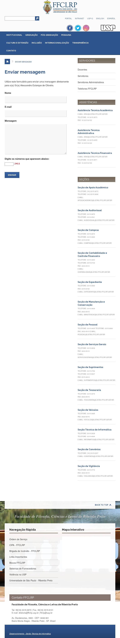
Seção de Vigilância (89, 466)
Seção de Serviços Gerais (92, 344)
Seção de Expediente (90, 282)
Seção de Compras (88, 230)
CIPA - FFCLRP (17, 545)
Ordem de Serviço (18, 539)
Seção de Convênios (89, 449)
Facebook (70, 28)
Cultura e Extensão (17, 43)
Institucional (14, 35)
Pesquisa (66, 35)
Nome (8, 93)
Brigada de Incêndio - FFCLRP (24, 551)
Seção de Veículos (88, 410)
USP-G (90, 18)
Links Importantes (18, 556)
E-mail (8, 106)
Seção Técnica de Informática (94, 429)
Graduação (31, 35)
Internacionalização (57, 43)
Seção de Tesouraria (89, 390)
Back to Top (101, 505)
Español (111, 18)
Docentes (82, 69)
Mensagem (11, 120)
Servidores (83, 75)
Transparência (80, 43)
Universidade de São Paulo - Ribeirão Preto (30, 580)
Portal (68, 18)
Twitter (78, 28)
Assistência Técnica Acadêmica (95, 110)
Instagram (86, 28)
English (100, 18)
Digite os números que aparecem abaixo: (27, 158)
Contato (11, 51)
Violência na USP (17, 574)
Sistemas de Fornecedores (22, 568)
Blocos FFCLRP (17, 562)
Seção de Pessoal (88, 324)
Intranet (79, 18)
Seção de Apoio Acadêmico (93, 187)
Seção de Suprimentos (90, 367)
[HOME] (7, 61)
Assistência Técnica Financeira (95, 153)
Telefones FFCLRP (87, 88)
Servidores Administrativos (91, 82)
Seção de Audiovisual (90, 210)
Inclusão (37, 43)
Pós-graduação (49, 35)
